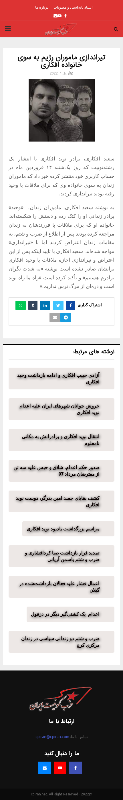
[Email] (44, 768)
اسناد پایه (85, 7)
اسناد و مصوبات (65, 7)
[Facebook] (75, 768)
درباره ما (42, 7)
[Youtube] (60, 768)
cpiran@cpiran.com (52, 736)
